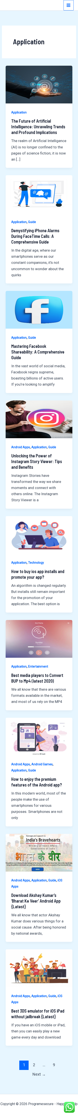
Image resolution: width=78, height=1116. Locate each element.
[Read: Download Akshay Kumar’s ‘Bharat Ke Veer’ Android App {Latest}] (39, 852)
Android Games (42, 764)
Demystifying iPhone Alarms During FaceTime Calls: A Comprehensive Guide (35, 236)
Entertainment (38, 666)
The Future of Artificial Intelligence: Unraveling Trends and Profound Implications (38, 126)
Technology (36, 562)
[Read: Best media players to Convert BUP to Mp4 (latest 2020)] (39, 638)
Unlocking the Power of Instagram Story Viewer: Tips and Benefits (36, 461)
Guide (32, 222)
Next (39, 1074)
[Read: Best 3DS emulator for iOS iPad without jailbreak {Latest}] (39, 968)
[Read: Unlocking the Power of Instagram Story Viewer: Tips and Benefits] (39, 419)
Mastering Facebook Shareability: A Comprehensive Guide (37, 351)
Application (19, 112)
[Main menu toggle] (68, 5)
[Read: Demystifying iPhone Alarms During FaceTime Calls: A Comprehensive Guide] (39, 194)
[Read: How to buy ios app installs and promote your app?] (39, 534)
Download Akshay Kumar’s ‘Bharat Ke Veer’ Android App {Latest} (36, 901)
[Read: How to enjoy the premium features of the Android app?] (39, 736)
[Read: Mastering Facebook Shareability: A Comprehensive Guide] (39, 309)
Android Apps (20, 447)
